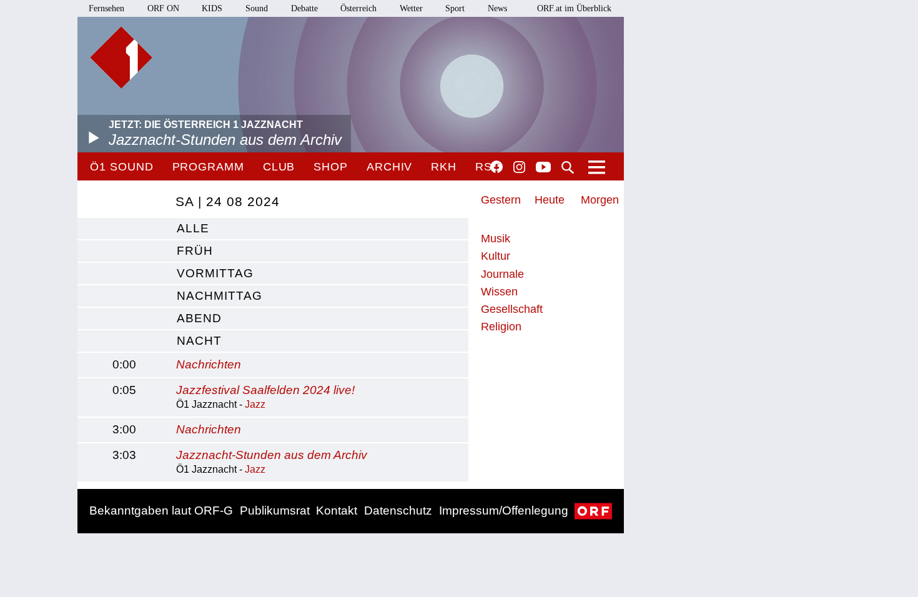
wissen (499, 291)
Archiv (389, 166)
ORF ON (163, 8)
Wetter (411, 8)
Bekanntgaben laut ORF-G (161, 510)
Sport (455, 8)
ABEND (199, 318)
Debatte (304, 8)
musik (495, 238)
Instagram (519, 167)
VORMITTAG (215, 273)
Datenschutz (398, 510)
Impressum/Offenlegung (503, 510)
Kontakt (336, 510)
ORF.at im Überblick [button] (574, 8)
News (497, 8)
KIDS (212, 8)
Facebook (496, 166)
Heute (550, 200)
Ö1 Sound (121, 166)
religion (501, 326)
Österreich (358, 8)
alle (193, 228)
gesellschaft (512, 309)
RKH (444, 166)
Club (279, 166)
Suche (567, 167)
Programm (208, 166)
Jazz (255, 404)
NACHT (199, 340)
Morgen (600, 200)
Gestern (501, 200)
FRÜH (195, 250)
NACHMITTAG (219, 295)
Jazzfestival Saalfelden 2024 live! (265, 390)
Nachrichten (208, 364)
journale (502, 274)
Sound (256, 8)
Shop (330, 166)
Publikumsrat (275, 510)
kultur (495, 256)
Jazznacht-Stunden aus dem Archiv (271, 454)
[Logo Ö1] (121, 57)
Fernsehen (106, 8)
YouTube (543, 168)
